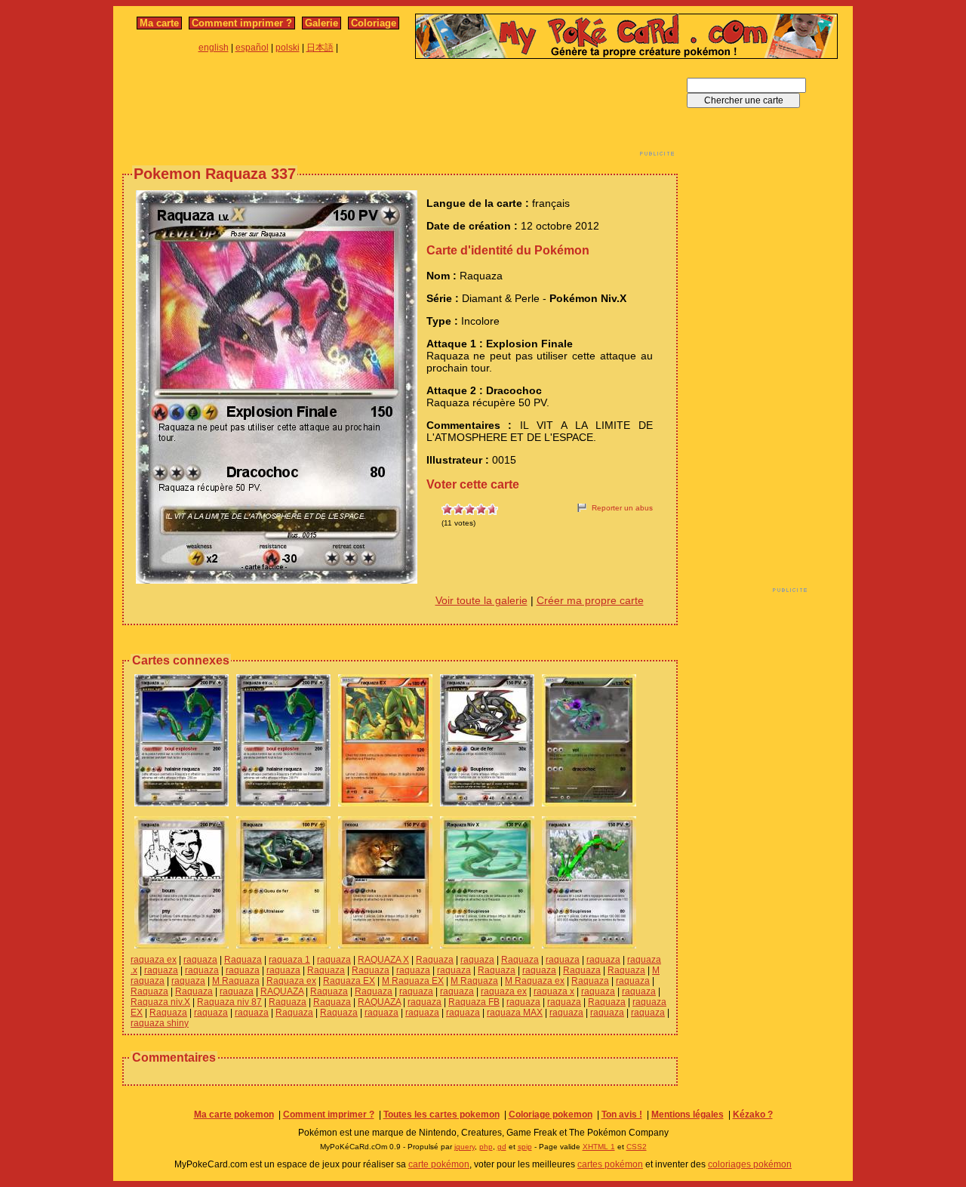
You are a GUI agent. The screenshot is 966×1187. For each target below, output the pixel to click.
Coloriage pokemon (550, 1114)
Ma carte (159, 23)
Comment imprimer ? (242, 23)
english (213, 47)
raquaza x (554, 991)
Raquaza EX (349, 981)
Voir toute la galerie (481, 600)
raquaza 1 (289, 959)
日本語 (320, 47)
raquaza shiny (160, 1023)
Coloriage (373, 23)
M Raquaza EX (413, 981)
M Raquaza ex (535, 981)
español (252, 47)
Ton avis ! (621, 1114)
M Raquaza (236, 981)
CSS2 (636, 1146)
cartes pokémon (610, 1164)
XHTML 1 (599, 1146)
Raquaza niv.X (160, 1002)
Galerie (321, 23)
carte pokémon (438, 1164)
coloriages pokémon (750, 1164)
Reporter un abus (622, 508)
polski (287, 47)
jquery (464, 1146)
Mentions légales (687, 1114)
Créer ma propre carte (590, 600)
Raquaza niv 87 (229, 1002)
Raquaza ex (291, 981)
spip (525, 1146)
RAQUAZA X (383, 959)
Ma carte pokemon (234, 1114)
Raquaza (243, 959)
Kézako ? (753, 1114)
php (486, 1146)
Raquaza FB (474, 1002)
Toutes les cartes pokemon (441, 1114)
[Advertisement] (400, 112)
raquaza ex (154, 959)
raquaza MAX (515, 1012)
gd (501, 1146)
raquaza (200, 959)
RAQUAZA (281, 991)
